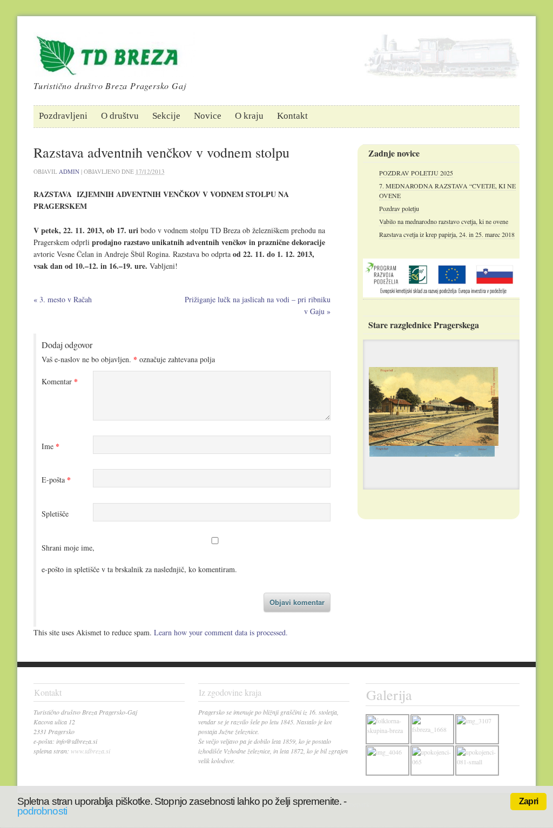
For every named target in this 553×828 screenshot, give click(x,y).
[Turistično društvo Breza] (114, 68)
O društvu (120, 116)
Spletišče (55, 513)
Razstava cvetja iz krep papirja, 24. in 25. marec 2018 (447, 234)
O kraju (249, 116)
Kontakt (292, 116)
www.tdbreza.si (90, 750)
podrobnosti (42, 811)
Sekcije (166, 116)
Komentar (60, 381)
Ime (50, 446)
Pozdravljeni (63, 116)
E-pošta (56, 479)
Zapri (528, 801)
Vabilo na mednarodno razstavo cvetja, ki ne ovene (443, 221)
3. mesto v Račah (62, 299)
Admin (69, 171)
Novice (207, 116)
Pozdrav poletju (399, 208)
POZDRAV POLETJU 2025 (416, 172)
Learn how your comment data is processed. (221, 632)
